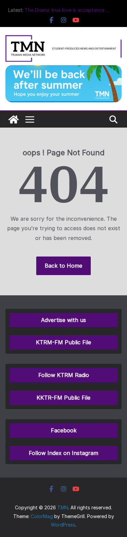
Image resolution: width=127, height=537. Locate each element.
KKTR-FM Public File (63, 397)
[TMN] (13, 119)
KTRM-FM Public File (63, 342)
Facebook (64, 430)
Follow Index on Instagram (63, 453)
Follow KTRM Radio (63, 375)
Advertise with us (63, 320)
